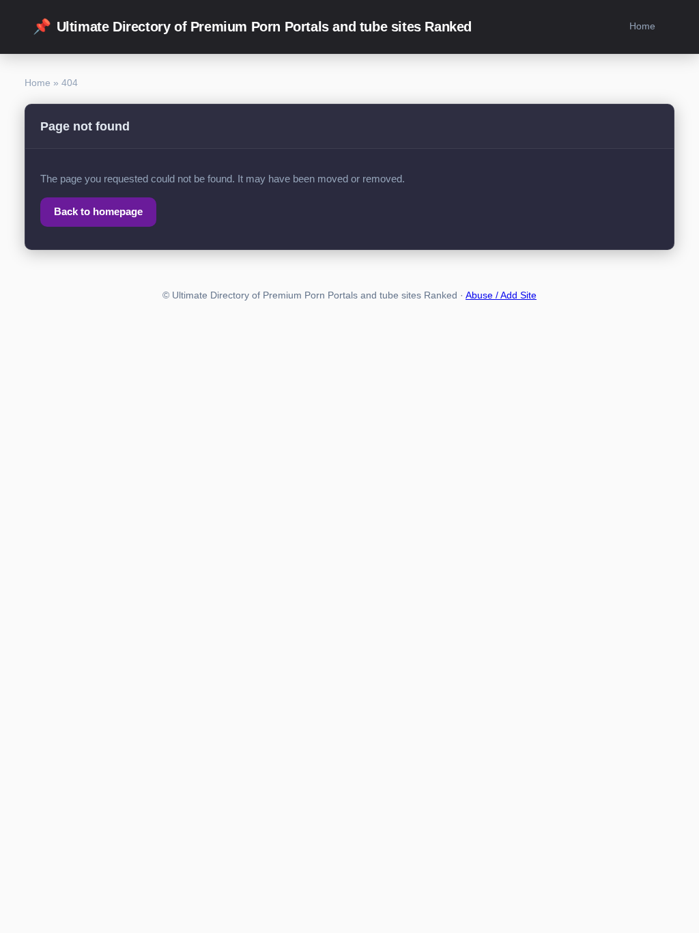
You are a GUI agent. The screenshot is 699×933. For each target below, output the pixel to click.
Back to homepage (98, 211)
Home (642, 25)
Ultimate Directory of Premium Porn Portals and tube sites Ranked (252, 26)
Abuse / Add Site (501, 295)
